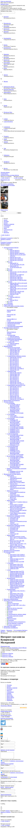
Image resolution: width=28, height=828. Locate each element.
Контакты (6, 232)
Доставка (6, 221)
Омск (5, 99)
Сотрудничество (8, 229)
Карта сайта (10, 696)
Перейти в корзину (6, 239)
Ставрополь (7, 127)
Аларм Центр (10, 174)
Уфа (5, 148)
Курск (5, 68)
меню (2, 216)
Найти (19, 213)
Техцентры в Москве (6, 705)
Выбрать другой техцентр (7, 750)
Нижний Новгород (9, 89)
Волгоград (6, 28)
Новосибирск (7, 92)
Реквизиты (10, 700)
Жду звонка (4, 775)
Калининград (7, 47)
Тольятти (6, 136)
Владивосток (7, 23)
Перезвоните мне (5, 179)
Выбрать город (5, 4)
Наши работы (10, 697)
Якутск (6, 168)
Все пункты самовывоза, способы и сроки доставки (8, 184)
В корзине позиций (6, 242)
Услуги (5, 231)
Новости (9, 690)
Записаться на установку (7, 763)
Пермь (5, 105)
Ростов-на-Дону (8, 112)
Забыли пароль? (9, 787)
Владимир (6, 26)
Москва (6, 81)
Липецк (6, 74)
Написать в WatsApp (7, 653)
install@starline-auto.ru (6, 711)
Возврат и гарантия (9, 224)
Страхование (7, 225)
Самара (6, 118)
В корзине (6, 238)
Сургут (6, 129)
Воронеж (6, 31)
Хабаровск (6, 155)
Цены (5, 228)
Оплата (6, 222)
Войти (2, 787)
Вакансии (9, 699)
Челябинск (6, 161)
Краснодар (6, 60)
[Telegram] (3, 724)
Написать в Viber (6, 655)
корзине (7, 810)
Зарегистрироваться (6, 794)
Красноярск (7, 62)
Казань (5, 45)
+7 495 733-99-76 (5, 235)
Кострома (6, 57)
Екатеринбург (7, 38)
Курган (6, 65)
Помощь (9, 693)
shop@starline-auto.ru (6, 715)
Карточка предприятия (7, 718)
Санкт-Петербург (8, 121)
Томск (5, 139)
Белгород (6, 16)
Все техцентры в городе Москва (18, 647)
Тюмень (6, 141)
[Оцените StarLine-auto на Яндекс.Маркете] (14, 708)
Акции (5, 220)
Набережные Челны (9, 86)
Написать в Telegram (7, 656)
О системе (6, 227)
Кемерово (6, 54)
